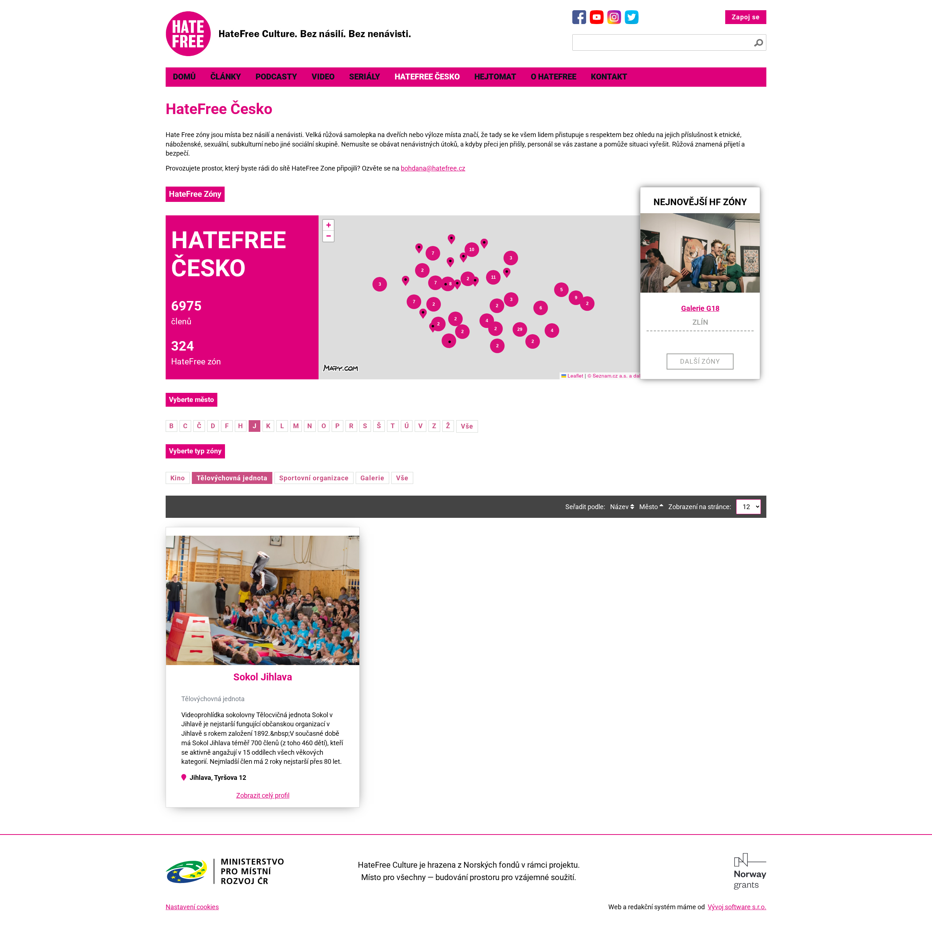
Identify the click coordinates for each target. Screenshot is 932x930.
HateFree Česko (427, 76)
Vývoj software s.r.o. (737, 907)
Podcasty (276, 76)
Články (225, 76)
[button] (449, 342)
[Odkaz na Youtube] (597, 17)
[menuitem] (184, 77)
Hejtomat (495, 76)
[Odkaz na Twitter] (632, 17)
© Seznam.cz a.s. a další (616, 375)
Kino (177, 478)
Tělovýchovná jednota (232, 478)
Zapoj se (746, 17)
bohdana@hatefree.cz (433, 168)
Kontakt (609, 76)
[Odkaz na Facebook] (579, 17)
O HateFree (553, 76)
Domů (184, 76)
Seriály (364, 76)
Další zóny (700, 361)
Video (323, 76)
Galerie (372, 478)
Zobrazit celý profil (262, 795)
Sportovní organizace (314, 478)
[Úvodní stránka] (288, 34)
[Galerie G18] (700, 253)
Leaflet (574, 375)
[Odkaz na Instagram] (614, 17)
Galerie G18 (700, 308)
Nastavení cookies (192, 907)
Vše (467, 426)
